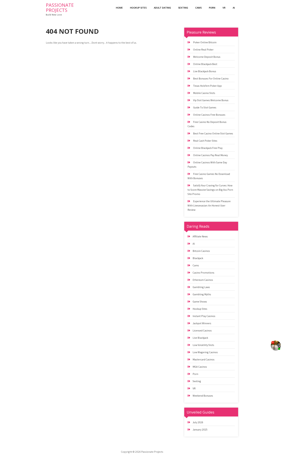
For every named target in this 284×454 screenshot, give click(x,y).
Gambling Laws (201, 287)
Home (119, 7)
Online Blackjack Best (205, 64)
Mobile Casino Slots (204, 93)
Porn (212, 7)
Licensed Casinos (202, 330)
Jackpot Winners (202, 323)
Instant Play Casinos (204, 316)
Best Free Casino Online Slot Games (213, 133)
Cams (198, 7)
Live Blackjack (200, 338)
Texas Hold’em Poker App (207, 86)
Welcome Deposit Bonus (206, 57)
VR (224, 7)
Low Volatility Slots (203, 345)
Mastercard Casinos (203, 359)
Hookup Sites (138, 7)
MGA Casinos (200, 366)
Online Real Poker (203, 49)
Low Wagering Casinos (205, 352)
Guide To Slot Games (204, 107)
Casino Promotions (203, 272)
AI (234, 7)
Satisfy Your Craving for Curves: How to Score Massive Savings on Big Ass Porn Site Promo (210, 190)
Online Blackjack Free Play (208, 148)
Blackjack (198, 258)
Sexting (183, 7)
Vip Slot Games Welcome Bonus (210, 100)
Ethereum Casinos (203, 280)
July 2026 (198, 422)
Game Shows (200, 301)
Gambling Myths (202, 294)
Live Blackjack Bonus (204, 71)
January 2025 (200, 429)
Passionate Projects (60, 7)
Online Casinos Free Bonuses (209, 114)
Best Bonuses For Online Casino (211, 78)
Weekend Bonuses (203, 395)
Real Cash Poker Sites (205, 140)
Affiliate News (200, 236)
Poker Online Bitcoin (204, 42)
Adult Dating (162, 7)
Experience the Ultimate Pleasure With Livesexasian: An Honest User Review (209, 206)
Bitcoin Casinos (201, 251)
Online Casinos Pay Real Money (210, 155)
